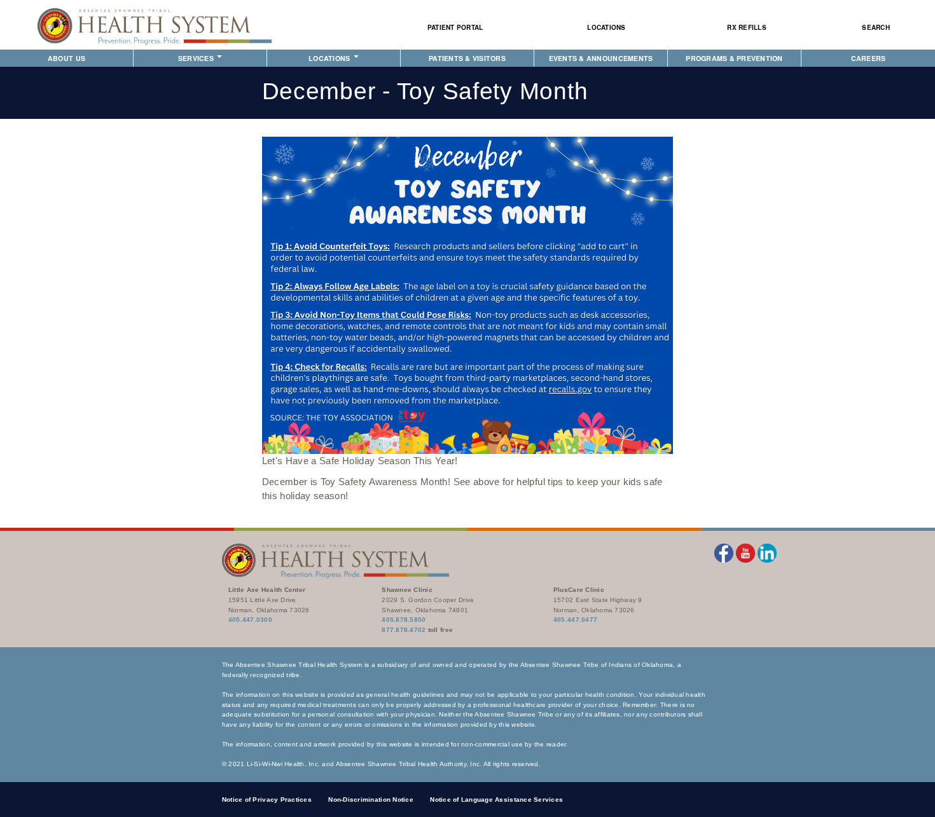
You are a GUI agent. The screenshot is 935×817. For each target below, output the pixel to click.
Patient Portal (455, 27)
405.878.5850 (404, 619)
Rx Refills (746, 27)
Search (876, 27)
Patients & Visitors (467, 58)
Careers (868, 58)
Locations (606, 27)
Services (197, 58)
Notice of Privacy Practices (267, 799)
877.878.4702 (404, 629)
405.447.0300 (250, 619)
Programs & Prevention (734, 58)
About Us (66, 58)
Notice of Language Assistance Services (496, 799)
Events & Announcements (601, 58)
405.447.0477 (575, 619)
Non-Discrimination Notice (370, 799)
